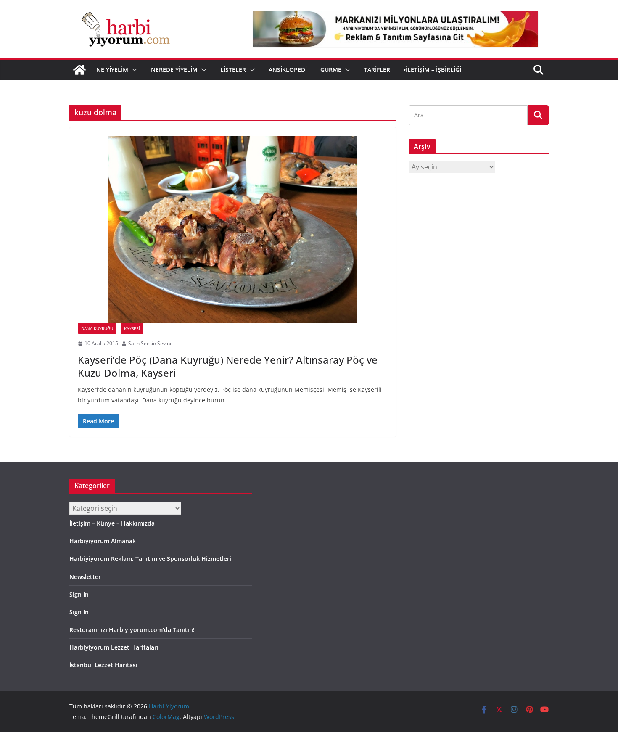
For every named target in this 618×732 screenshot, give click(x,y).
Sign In (79, 594)
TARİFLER (377, 70)
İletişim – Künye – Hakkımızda (112, 523)
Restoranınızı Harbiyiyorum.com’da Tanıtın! (132, 630)
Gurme (330, 70)
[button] (132, 70)
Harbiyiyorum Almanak (102, 541)
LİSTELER (233, 70)
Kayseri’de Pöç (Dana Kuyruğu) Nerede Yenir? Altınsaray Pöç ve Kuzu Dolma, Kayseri (228, 366)
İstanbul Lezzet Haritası (103, 665)
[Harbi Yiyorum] (79, 70)
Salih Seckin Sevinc (150, 343)
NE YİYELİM (112, 70)
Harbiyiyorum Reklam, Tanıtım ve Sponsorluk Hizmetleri (150, 559)
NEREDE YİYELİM (174, 70)
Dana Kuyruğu (97, 328)
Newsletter (85, 577)
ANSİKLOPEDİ (288, 70)
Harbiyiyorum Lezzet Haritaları (113, 647)
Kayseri (132, 328)
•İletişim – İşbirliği (432, 70)
